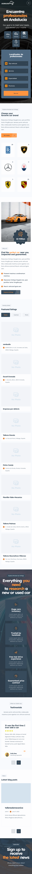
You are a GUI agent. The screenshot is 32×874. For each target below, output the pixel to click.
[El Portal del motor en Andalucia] (7, 3)
